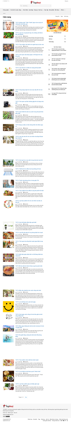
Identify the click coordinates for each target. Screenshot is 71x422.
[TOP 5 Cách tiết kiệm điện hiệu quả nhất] (8, 225)
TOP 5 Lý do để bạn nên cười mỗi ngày (25, 302)
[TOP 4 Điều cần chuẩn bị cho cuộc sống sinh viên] (8, 293)
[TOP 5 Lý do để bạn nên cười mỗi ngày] (8, 306)
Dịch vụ (40, 10)
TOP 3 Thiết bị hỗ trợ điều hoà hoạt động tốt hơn (28, 169)
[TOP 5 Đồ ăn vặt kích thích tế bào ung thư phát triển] (8, 270)
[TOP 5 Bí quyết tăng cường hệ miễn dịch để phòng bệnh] (8, 338)
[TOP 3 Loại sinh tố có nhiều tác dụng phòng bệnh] (8, 70)
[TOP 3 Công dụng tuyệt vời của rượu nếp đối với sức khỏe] (8, 92)
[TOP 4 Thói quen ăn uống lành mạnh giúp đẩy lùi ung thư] (8, 244)
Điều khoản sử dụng (54, 419)
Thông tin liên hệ (55, 420)
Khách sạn (30, 419)
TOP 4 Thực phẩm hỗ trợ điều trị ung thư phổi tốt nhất (29, 190)
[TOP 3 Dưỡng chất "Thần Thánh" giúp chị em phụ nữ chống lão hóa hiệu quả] (8, 25)
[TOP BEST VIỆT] (35, 2)
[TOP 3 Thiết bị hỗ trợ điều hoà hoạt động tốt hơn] (8, 171)
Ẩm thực (57, 10)
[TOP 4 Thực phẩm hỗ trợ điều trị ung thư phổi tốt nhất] (8, 192)
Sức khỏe (25, 10)
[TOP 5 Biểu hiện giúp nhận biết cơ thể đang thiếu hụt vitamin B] (8, 257)
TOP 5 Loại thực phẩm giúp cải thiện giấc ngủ (27, 384)
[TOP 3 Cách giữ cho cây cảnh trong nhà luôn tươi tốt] (8, 162)
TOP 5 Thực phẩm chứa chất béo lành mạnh (26, 360)
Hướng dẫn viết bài (47, 420)
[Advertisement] (23, 82)
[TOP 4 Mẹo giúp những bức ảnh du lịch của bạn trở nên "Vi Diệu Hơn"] (8, 328)
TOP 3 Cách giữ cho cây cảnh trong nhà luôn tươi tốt (29, 160)
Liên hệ (47, 419)
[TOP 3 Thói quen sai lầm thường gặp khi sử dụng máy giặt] (8, 104)
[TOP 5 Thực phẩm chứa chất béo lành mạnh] (8, 362)
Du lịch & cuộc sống (16, 10)
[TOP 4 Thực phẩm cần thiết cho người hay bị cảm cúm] (8, 47)
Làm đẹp (31, 10)
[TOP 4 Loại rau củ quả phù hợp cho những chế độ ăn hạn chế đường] (8, 35)
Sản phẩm (51, 10)
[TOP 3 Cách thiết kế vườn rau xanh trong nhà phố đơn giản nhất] (8, 115)
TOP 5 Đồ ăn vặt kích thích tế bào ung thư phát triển (28, 266)
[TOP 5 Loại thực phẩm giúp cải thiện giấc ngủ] (8, 386)
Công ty (36, 10)
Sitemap (43, 419)
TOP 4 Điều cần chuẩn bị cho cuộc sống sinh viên (28, 290)
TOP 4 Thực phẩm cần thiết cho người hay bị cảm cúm (29, 44)
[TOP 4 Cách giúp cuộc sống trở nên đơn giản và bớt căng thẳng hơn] (8, 316)
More (62, 10)
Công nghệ (6, 10)
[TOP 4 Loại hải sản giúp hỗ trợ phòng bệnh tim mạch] (8, 235)
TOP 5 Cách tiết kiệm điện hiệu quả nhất (25, 222)
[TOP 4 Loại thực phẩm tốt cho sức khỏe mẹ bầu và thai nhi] (8, 204)
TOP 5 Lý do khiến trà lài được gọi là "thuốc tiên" (27, 371)
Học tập (46, 10)
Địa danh (35, 419)
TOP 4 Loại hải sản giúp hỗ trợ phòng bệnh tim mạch (29, 232)
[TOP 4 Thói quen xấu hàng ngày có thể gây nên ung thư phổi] (8, 57)
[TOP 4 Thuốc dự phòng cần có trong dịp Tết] (8, 183)
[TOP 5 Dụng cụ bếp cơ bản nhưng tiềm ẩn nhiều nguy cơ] (8, 127)
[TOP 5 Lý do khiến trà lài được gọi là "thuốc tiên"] (8, 376)
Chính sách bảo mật (63, 419)
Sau (26, 397)
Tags (39, 419)
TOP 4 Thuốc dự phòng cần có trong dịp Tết (27, 180)
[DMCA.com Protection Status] (6, 416)
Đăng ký (66, 1)
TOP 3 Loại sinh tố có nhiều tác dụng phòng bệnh (28, 67)
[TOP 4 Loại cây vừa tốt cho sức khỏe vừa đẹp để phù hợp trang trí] (8, 139)
